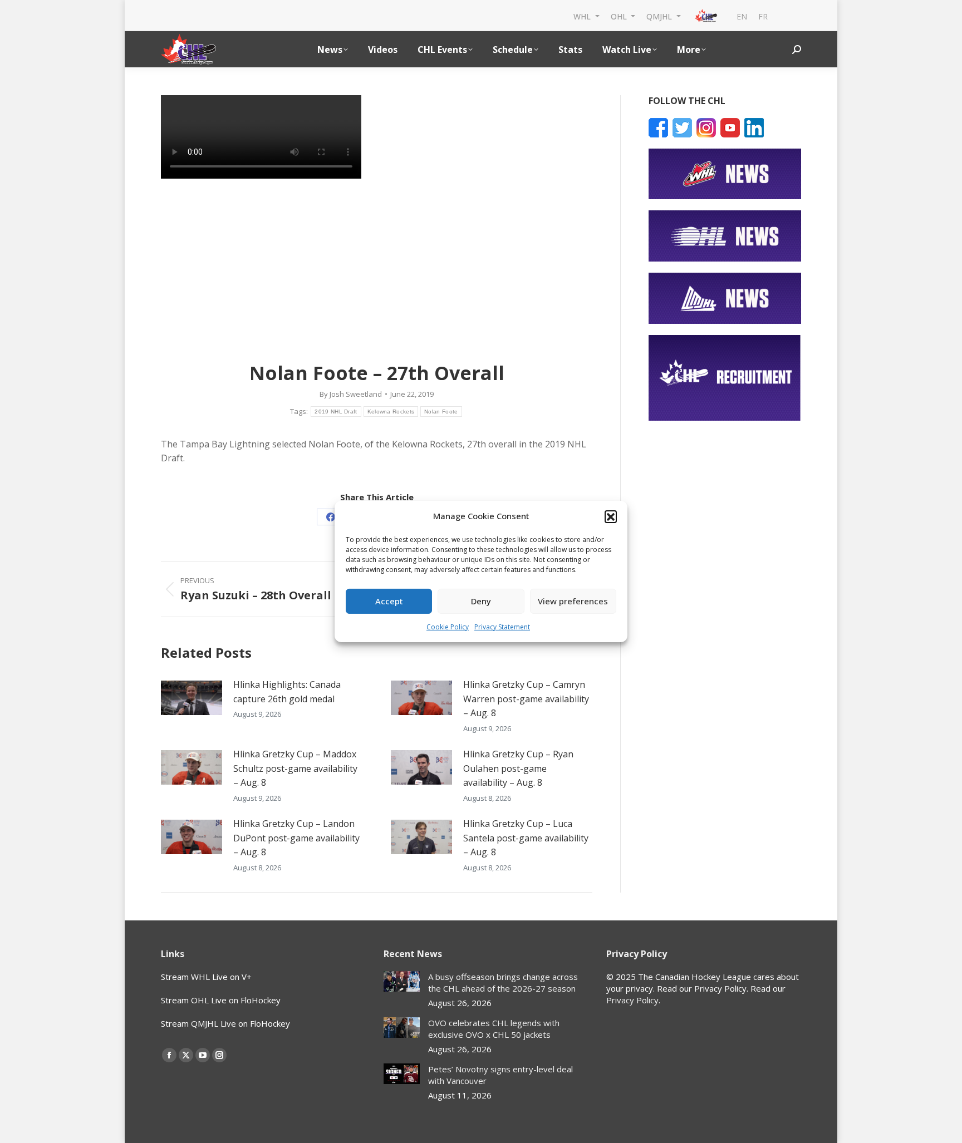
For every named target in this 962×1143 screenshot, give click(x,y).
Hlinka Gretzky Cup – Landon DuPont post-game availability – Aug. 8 (296, 837)
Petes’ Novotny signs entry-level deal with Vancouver (500, 1074)
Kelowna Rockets (391, 411)
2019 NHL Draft (336, 411)
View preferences (573, 601)
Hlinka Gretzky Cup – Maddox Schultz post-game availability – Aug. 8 (295, 768)
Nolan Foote (441, 411)
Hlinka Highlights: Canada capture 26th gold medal (287, 691)
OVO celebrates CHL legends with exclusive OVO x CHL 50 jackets (493, 1028)
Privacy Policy (632, 1000)
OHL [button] (620, 16)
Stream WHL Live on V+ (206, 976)
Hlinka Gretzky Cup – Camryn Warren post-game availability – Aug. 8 (526, 698)
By (351, 394)
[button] (610, 516)
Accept (389, 601)
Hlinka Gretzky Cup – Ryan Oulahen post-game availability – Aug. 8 (518, 768)
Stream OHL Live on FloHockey (221, 1000)
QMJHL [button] (660, 16)
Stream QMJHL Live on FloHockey (225, 1023)
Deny (481, 601)
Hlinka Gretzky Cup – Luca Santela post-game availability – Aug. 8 (525, 837)
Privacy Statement (502, 627)
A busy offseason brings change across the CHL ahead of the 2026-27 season (503, 982)
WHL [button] (583, 16)
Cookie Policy (447, 627)
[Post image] (191, 698)
